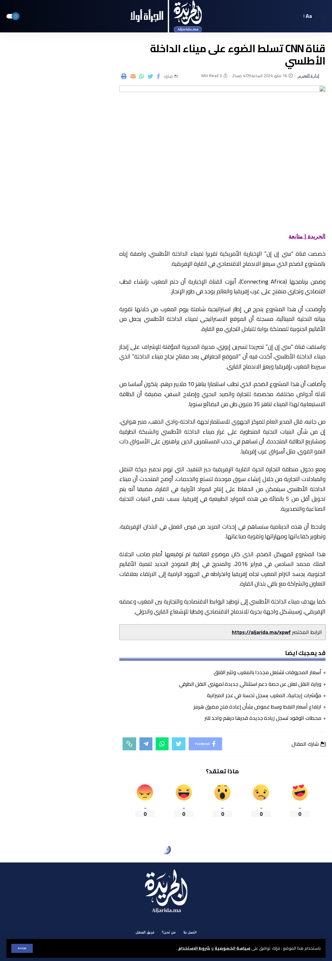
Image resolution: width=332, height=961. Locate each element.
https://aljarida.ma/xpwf (261, 632)
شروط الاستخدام (193, 948)
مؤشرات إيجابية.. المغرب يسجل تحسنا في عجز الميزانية (264, 695)
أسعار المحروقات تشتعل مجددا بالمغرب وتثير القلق (267, 672)
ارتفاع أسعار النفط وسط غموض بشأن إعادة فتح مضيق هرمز (257, 706)
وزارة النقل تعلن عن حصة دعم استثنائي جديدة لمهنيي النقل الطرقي (250, 684)
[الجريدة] (166, 16)
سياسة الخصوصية (232, 948)
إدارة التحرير (309, 75)
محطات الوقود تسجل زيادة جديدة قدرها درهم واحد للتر (263, 718)
